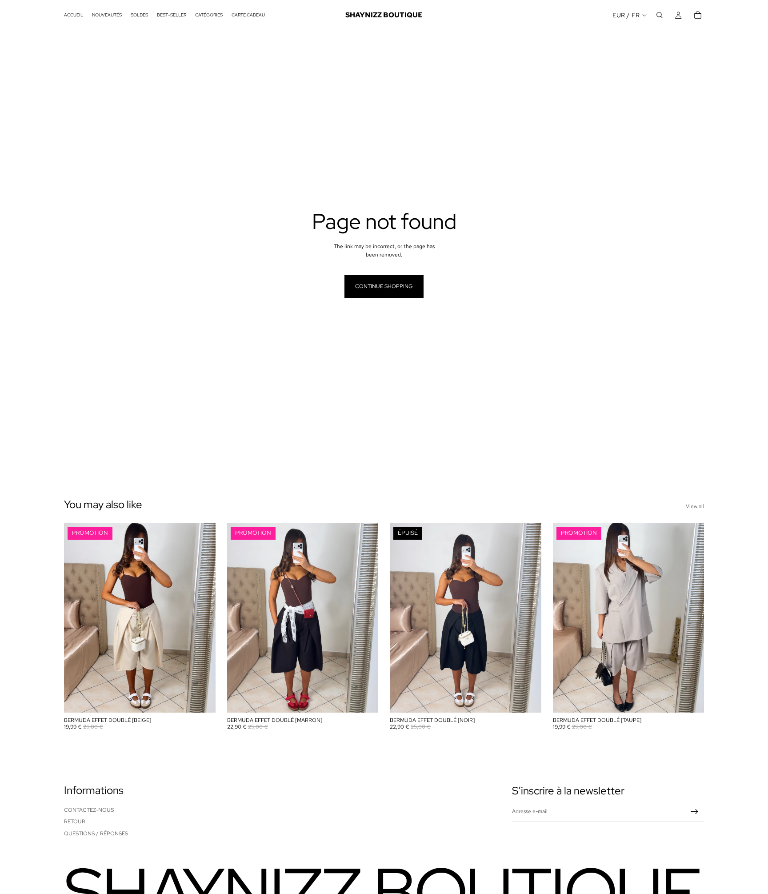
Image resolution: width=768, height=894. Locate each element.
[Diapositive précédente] (77, 618)
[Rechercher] (659, 15)
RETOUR (74, 821)
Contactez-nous (89, 810)
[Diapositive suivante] (202, 618)
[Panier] (698, 15)
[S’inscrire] (694, 811)
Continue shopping (384, 286)
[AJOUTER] (202, 699)
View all (695, 506)
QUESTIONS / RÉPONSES (96, 833)
